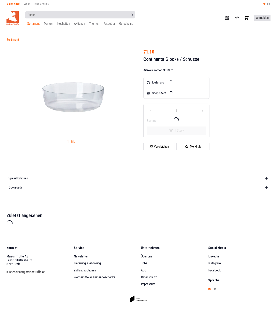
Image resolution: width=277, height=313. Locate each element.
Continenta (153, 59)
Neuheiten (63, 24)
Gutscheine (126, 24)
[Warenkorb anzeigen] (246, 18)
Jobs (144, 263)
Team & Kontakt (41, 3)
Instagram (214, 263)
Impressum (148, 284)
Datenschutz (149, 277)
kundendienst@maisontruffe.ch (25, 272)
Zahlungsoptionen (85, 270)
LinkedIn (213, 256)
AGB (143, 270)
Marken (48, 24)
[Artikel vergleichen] (227, 18)
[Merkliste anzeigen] (237, 18)
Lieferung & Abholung (87, 263)
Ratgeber (109, 24)
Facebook (214, 270)
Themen (94, 24)
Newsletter (81, 256)
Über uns (146, 256)
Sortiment (33, 24)
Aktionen (79, 24)
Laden (27, 3)
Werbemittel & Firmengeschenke (94, 277)
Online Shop (13, 3)
